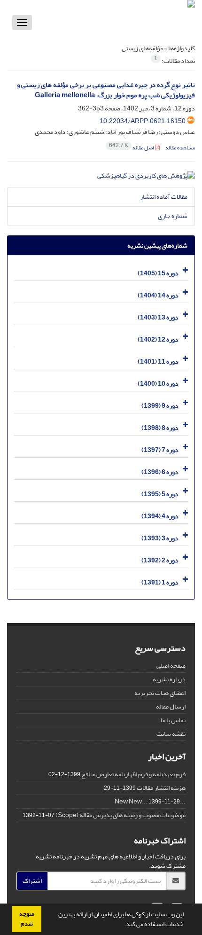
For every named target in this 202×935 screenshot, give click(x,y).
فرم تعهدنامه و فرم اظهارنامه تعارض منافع (133, 774)
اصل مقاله (132, 147)
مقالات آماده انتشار (163, 196)
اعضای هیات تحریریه (160, 692)
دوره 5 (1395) (160, 494)
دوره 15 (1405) (158, 273)
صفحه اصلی (171, 665)
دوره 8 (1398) (160, 427)
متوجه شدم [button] (26, 918)
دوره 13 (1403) (158, 317)
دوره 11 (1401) (158, 361)
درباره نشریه (169, 679)
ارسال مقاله (171, 706)
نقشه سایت (171, 733)
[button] (121, 925)
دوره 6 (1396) (160, 472)
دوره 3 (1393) (160, 538)
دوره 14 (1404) (158, 295)
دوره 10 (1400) (158, 383)
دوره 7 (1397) (160, 450)
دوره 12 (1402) (158, 339)
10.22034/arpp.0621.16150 (143, 121)
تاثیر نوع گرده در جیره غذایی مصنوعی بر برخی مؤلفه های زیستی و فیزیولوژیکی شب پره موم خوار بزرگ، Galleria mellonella (106, 90)
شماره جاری (172, 216)
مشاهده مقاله (180, 147)
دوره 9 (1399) (160, 405)
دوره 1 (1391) (160, 582)
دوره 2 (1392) (160, 560)
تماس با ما (173, 720)
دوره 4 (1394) (160, 516)
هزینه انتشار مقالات (161, 787)
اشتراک (32, 880)
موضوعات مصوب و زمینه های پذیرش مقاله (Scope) (120, 815)
